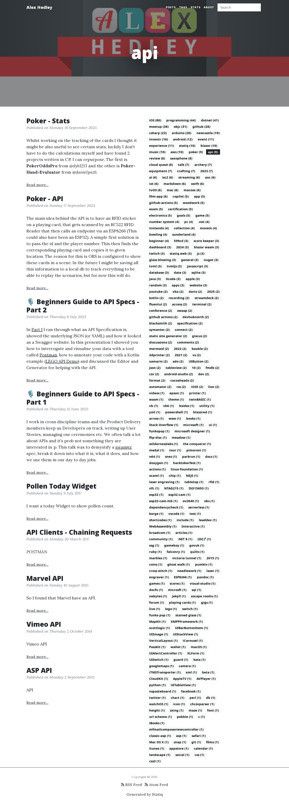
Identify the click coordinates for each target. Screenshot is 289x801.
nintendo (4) (159, 228)
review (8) (157, 158)
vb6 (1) (168, 406)
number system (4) (164, 222)
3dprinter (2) (159, 355)
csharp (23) (158, 133)
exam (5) (156, 209)
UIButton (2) (198, 361)
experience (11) (161, 145)
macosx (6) (192, 190)
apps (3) (178, 285)
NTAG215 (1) (173, 488)
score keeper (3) (206, 241)
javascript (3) (197, 266)
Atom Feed (158, 784)
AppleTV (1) (182, 678)
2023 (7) (206, 171)
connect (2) (184, 329)
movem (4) (208, 228)
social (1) (182, 755)
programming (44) (181, 120)
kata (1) (199, 659)
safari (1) (199, 736)
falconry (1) (176, 552)
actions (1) (157, 469)
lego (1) (171, 609)
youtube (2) (158, 291)
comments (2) (188, 342)
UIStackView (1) (185, 634)
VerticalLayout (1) (163, 640)
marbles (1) (158, 558)
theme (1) (176, 399)
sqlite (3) (198, 272)
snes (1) (171, 456)
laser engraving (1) (164, 482)
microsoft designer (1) (192, 431)
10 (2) (196, 367)
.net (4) (203, 222)
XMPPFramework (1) (187, 621)
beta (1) (208, 672)
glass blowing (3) (162, 260)
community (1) (161, 539)
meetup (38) (159, 126)
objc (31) (180, 126)
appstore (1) (179, 748)
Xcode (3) (173, 279)
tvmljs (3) (174, 266)
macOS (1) (199, 647)
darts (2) (195, 291)
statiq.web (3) (181, 253)
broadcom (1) (159, 532)
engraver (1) (159, 577)
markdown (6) (175, 183)
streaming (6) (189, 177)
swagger (123, 447)
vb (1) (153, 406)
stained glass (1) (188, 615)
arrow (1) (156, 418)
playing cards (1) (182, 602)
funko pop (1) (159, 615)
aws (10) (177, 152)
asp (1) (181, 736)
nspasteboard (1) (162, 691)
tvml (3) (155, 266)
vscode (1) (176, 513)
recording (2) (179, 298)
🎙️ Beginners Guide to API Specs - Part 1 (82, 397)
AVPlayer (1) (206, 678)
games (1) (157, 583)
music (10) (157, 152)
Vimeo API (43, 624)
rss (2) (181, 387)
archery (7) (203, 164)
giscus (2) (199, 336)
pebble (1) (185, 716)
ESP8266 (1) (183, 577)
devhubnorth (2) (196, 317)
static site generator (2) (168, 336)
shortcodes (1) (160, 520)
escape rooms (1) (204, 596)
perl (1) (195, 697)
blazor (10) (209, 145)
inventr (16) (158, 139)
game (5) (202, 215)
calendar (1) (203, 748)
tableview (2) (176, 367)
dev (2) (203, 374)
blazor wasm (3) (206, 247)
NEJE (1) (192, 475)
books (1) (193, 418)
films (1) (212, 742)
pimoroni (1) (196, 450)
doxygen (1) (158, 463)
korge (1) (156, 513)
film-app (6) (158, 196)
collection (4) (184, 228)
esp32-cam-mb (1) (163, 501)
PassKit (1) (157, 647)
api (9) (213, 152)
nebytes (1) (158, 596)
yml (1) (154, 412)
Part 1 (37, 329)
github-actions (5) (163, 203)
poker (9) (196, 152)
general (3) (189, 260)
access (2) (179, 304)
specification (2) (189, 323)
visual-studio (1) (202, 583)
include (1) (185, 520)
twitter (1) (157, 697)
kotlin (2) (156, 298)
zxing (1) (176, 710)
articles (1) (183, 532)
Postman (48, 354)
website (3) (198, 285)
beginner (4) (159, 241)
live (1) (154, 609)
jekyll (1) (179, 596)
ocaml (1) (156, 475)
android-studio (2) (178, 374)
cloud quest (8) (161, 164)
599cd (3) (181, 241)
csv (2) (154, 374)
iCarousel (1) (193, 640)
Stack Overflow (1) (163, 425)
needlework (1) (189, 571)
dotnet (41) (210, 120)
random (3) (158, 285)
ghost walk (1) (178, 564)
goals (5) (183, 215)
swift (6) (197, 183)
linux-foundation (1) (187, 469)
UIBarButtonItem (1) (191, 628)
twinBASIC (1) (200, 399)
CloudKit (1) (158, 678)
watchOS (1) (158, 704)
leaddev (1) (208, 520)
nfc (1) (154, 488)
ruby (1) (155, 552)
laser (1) (212, 571)
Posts (171, 7)
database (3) (159, 272)
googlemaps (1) (161, 666)
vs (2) (197, 355)
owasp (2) (184, 310)
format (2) (157, 380)
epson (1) (176, 393)
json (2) (155, 367)
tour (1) (175, 450)
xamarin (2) (158, 361)
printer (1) (197, 393)
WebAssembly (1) (162, 526)
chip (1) (175, 475)
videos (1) (156, 393)
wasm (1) (156, 399)
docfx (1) (156, 590)
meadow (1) (181, 437)
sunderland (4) (183, 234)
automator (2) (160, 387)
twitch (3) (157, 253)
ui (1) (213, 425)
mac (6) (172, 190)
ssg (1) (154, 545)
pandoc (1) (205, 577)
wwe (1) (175, 418)
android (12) (183, 139)
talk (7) (183, 164)
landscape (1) (159, 755)
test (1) (195, 513)
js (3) (200, 253)
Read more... (37, 184)
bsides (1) (186, 406)
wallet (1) (178, 647)
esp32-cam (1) (179, 494)
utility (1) (206, 406)
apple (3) (193, 279)
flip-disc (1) (158, 437)
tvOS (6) (155, 190)
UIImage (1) (158, 634)
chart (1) (177, 697)
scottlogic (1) (159, 628)
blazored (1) (202, 412)
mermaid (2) (159, 348)
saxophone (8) (181, 158)
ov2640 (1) (191, 501)
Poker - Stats (48, 120)
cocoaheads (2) (182, 380)
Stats (196, 7)
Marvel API (44, 578)
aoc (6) (210, 177)
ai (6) (153, 177)
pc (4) (188, 222)
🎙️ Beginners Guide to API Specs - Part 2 (82, 305)
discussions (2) (160, 342)
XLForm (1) (195, 653)
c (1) (201, 716)
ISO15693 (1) (199, 488)
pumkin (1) (203, 564)
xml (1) (191, 672)
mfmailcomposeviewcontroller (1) (176, 729)
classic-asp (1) (160, 736)
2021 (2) (181, 355)
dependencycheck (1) (166, 507)
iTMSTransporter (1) (165, 672)
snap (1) (180, 742)
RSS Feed (133, 784)
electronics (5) (160, 215)
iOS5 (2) (197, 387)
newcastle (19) (208, 133)
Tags (183, 7)
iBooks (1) (156, 723)
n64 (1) (154, 456)
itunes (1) (156, 748)
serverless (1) (198, 507)
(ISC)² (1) (204, 539)
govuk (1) (196, 545)
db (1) (210, 697)
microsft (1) (177, 590)
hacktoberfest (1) (187, 463)
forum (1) (156, 602)
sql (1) (196, 590)
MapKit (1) (157, 621)
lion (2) (213, 387)
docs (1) (211, 456)
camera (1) (187, 666)
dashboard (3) (160, 247)
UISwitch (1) (158, 659)
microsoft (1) (193, 425)
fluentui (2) (158, 304)
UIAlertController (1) (165, 653)
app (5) (199, 196)
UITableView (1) (183, 685)
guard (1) (180, 659)
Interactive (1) (193, 526)
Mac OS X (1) (159, 742)
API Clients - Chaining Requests (79, 532)
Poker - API (44, 198)
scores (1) (177, 583)
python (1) (157, 685)
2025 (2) (213, 291)
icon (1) (179, 704)
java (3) (155, 279)
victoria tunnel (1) (186, 558)
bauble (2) (200, 348)
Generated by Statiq (145, 794)
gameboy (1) (174, 545)
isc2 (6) (167, 177)
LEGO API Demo (62, 361)
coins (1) (155, 564)
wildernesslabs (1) (163, 444)
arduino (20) (181, 133)
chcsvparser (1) (202, 704)
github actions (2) (163, 317)
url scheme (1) (160, 716)
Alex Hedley (39, 7)
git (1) (196, 742)
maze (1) (195, 710)
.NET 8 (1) (185, 539)
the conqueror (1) (197, 444)
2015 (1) (212, 558)
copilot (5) (181, 196)
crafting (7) (186, 171)
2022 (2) (180, 348)
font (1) (213, 710)
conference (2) (160, 310)
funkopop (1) (159, 431)
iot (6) (153, 183)
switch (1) (190, 609)
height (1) (157, 710)
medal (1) (156, 450)
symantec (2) (159, 329)
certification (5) (180, 209)
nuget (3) (211, 260)
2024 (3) (182, 247)
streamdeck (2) (207, 298)
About (209, 7)
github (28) (201, 126)
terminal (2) (201, 304)
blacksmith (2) (160, 323)
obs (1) (209, 501)
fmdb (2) (212, 367)
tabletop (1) (193, 482)
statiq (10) (187, 145)
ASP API (39, 670)
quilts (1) (197, 552)
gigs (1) (207, 602)
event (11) (206, 139)
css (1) (199, 755)
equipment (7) (160, 171)
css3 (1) (155, 761)
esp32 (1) (156, 494)
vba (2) (178, 291)
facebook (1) (191, 691)
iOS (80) (155, 120)
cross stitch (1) (160, 571)
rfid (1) (214, 482)
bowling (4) (158, 234)
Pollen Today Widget (61, 485)
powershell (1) (176, 412)
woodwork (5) (193, 203)
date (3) (180, 272)
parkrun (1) (191, 456)
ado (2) (178, 361)
